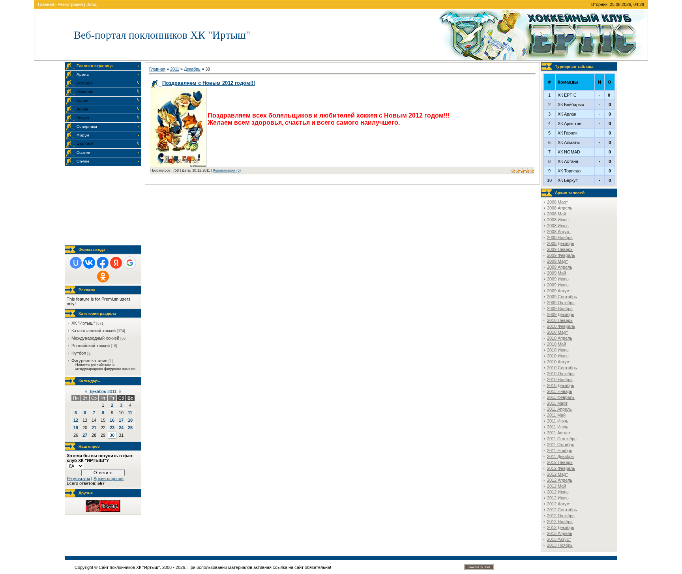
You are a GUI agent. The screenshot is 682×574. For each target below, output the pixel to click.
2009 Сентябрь (562, 296)
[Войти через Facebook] (103, 263)
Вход (91, 4)
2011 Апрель (559, 409)
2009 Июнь (558, 279)
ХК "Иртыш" (83, 323)
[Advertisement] (104, 205)
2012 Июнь (558, 492)
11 (130, 412)
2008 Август (559, 231)
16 (112, 420)
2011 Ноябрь (559, 450)
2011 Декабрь (560, 456)
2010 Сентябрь (562, 367)
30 (112, 435)
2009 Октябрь (561, 302)
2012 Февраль (561, 468)
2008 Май (556, 213)
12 (75, 420)
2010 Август (559, 361)
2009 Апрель (559, 267)
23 (112, 427)
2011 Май (556, 415)
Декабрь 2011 (103, 391)
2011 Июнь (557, 421)
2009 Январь (560, 249)
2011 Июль (557, 426)
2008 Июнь (558, 219)
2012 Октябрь (561, 515)
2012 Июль (558, 497)
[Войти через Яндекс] (116, 263)
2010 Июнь (558, 350)
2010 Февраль (561, 326)
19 (75, 427)
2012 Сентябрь (562, 509)
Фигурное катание (89, 360)
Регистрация (70, 4)
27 (84, 435)
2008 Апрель (559, 208)
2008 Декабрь (560, 243)
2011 (174, 69)
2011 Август (559, 432)
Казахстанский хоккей (93, 330)
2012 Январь (560, 462)
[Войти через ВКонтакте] (89, 263)
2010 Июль (558, 355)
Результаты (78, 478)
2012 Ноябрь (560, 521)
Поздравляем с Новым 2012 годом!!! (208, 83)
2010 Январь (560, 320)
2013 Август (559, 539)
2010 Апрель (559, 338)
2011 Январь (559, 391)
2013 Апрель (559, 533)
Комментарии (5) (227, 170)
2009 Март (557, 261)
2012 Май (556, 486)
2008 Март (557, 202)
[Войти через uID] (76, 263)
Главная (46, 4)
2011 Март (557, 403)
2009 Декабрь (560, 314)
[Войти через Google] (130, 262)
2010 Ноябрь (560, 379)
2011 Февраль (561, 397)
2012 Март (557, 474)
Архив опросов (109, 478)
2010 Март (557, 332)
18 (130, 420)
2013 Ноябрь (560, 545)
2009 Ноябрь (560, 308)
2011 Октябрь (560, 444)
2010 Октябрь (561, 373)
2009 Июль (558, 284)
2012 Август (559, 503)
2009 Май (556, 273)
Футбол (78, 353)
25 (130, 427)
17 (121, 420)
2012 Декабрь (560, 527)
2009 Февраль (561, 255)
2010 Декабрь (560, 385)
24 (121, 427)
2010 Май (556, 344)
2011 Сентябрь (562, 438)
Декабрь (192, 69)
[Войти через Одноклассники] (103, 276)
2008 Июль (558, 225)
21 (94, 427)
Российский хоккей (90, 345)
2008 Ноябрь (560, 237)
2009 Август (559, 290)
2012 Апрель (559, 480)
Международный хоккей (95, 338)
